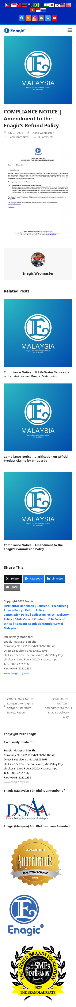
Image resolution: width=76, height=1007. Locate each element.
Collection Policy (43, 615)
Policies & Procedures (51, 606)
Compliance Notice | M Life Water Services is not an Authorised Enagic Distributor (36, 374)
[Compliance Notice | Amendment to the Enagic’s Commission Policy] (38, 505)
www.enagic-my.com (17, 673)
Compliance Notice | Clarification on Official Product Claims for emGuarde (36, 459)
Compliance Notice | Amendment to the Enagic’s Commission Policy (33, 547)
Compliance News (19, 137)
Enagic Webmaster (42, 133)
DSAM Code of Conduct (30, 619)
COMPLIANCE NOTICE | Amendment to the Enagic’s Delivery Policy (56, 708)
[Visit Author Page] (38, 259)
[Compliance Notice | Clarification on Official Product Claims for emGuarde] (38, 417)
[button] (70, 30)
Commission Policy (16, 615)
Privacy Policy (13, 610)
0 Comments (45, 137)
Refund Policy (34, 610)
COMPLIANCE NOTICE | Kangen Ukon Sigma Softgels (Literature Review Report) (20, 705)
